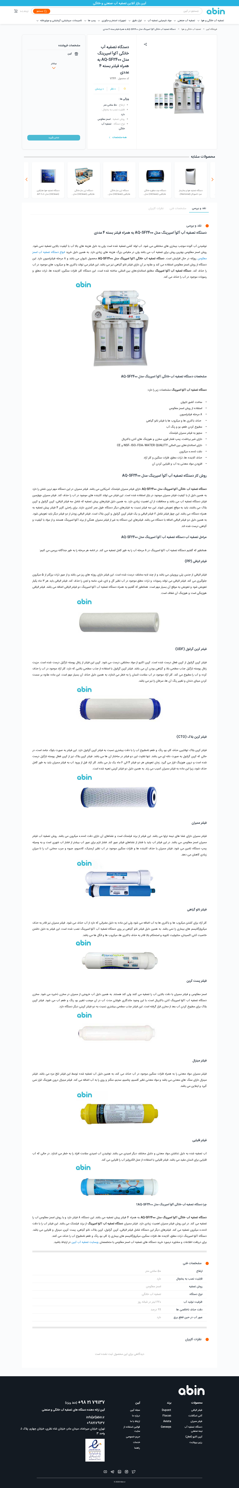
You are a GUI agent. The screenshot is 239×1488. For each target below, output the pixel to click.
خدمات (136, 1442)
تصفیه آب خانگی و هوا (191, 29)
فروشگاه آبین (211, 29)
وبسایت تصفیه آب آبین (85, 1242)
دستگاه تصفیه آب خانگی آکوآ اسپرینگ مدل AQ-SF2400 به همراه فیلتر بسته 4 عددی (139, 29)
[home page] (213, 11)
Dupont (166, 1410)
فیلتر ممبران (196, 1421)
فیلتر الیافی (196, 1410)
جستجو (40, 11)
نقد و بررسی (199, 208)
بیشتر (54, 63)
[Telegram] (112, 1472)
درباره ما (136, 1416)
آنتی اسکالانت (195, 1416)
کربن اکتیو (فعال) (193, 1437)
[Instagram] (126, 1472)
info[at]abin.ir (95, 1417)
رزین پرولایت (195, 1442)
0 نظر (113, 89)
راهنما (137, 1448)
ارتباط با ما (24, 11)
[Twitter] (133, 1472)
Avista (167, 1421)
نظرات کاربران (156, 208)
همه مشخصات (119, 137)
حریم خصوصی (133, 1437)
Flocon (167, 1416)
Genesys (166, 1427)
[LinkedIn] (119, 1472)
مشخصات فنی (178, 208)
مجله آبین (135, 1410)
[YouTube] (105, 1472)
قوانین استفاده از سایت (132, 1429)
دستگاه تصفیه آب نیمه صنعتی (193, 1429)
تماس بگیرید (53, 137)
